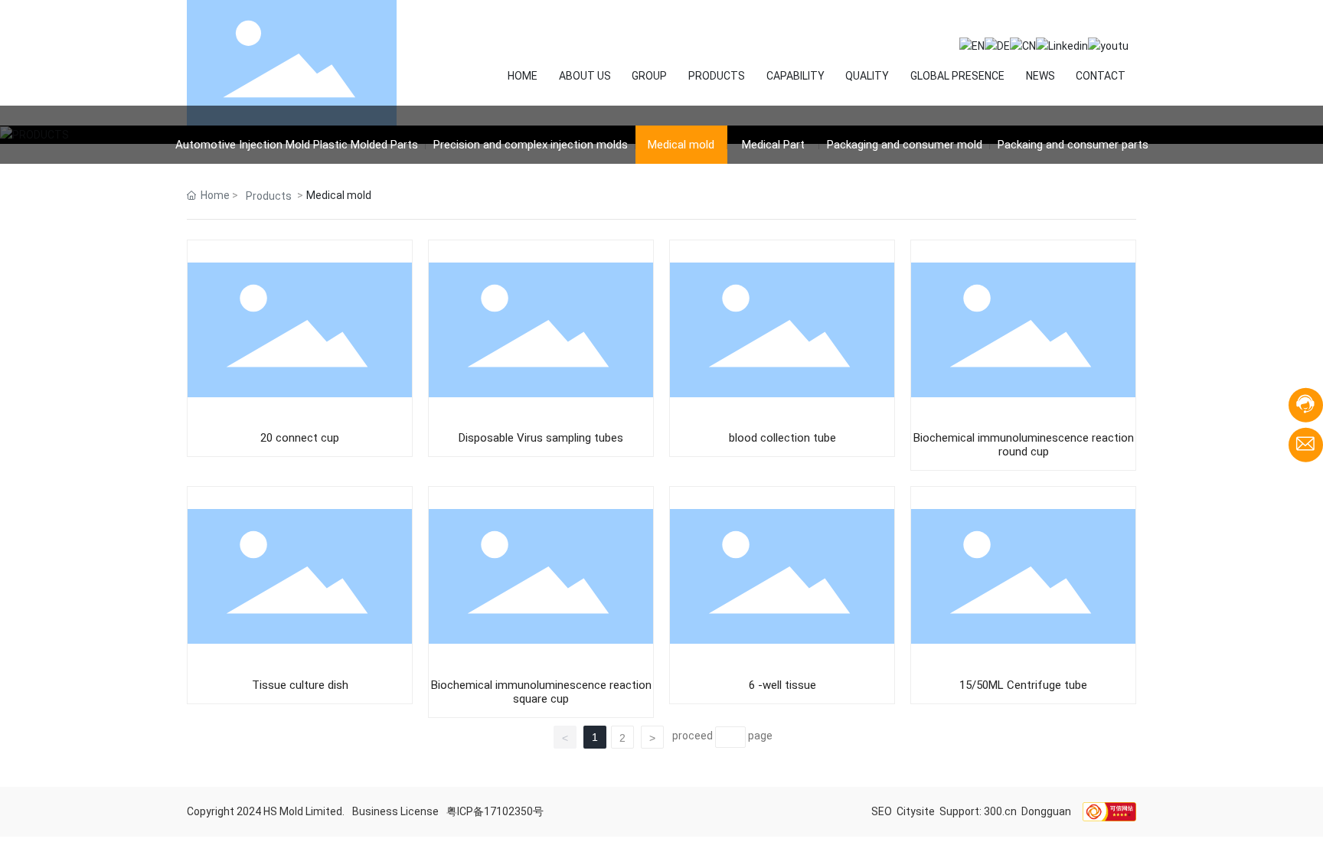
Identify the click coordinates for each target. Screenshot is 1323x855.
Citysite (916, 811)
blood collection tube (782, 438)
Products (269, 196)
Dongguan (1046, 811)
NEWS (1040, 76)
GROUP (649, 76)
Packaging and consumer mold (904, 145)
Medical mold (681, 145)
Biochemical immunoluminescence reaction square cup (541, 692)
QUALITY (867, 76)
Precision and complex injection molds (530, 145)
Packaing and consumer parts (1073, 145)
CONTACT (1100, 76)
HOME (522, 76)
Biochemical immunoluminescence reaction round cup (1023, 445)
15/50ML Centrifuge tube (1023, 685)
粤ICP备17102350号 (495, 811)
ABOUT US (585, 76)
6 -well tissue (782, 685)
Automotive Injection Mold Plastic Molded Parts (296, 145)
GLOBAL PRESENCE (957, 76)
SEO (882, 811)
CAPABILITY (795, 76)
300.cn (1000, 811)
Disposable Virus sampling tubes (541, 438)
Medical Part (773, 145)
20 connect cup (299, 438)
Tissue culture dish (300, 685)
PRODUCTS (716, 76)
